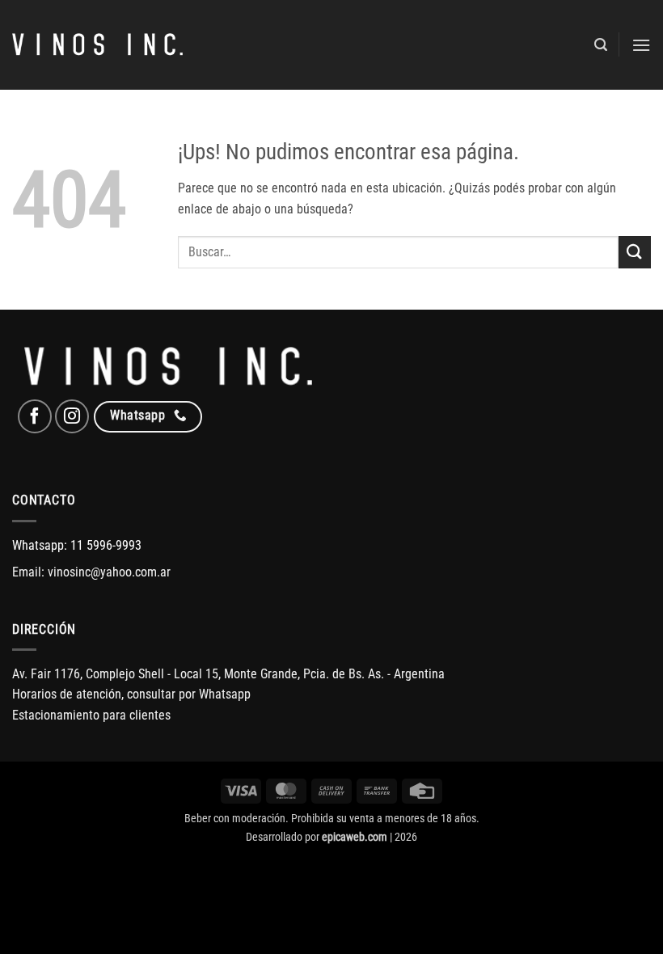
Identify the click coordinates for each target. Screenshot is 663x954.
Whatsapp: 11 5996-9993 (76, 545)
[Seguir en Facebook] (35, 416)
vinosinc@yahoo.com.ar (109, 572)
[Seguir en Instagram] (72, 416)
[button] (600, 45)
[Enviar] (635, 252)
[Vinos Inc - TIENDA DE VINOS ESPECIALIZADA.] (97, 45)
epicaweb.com (354, 837)
